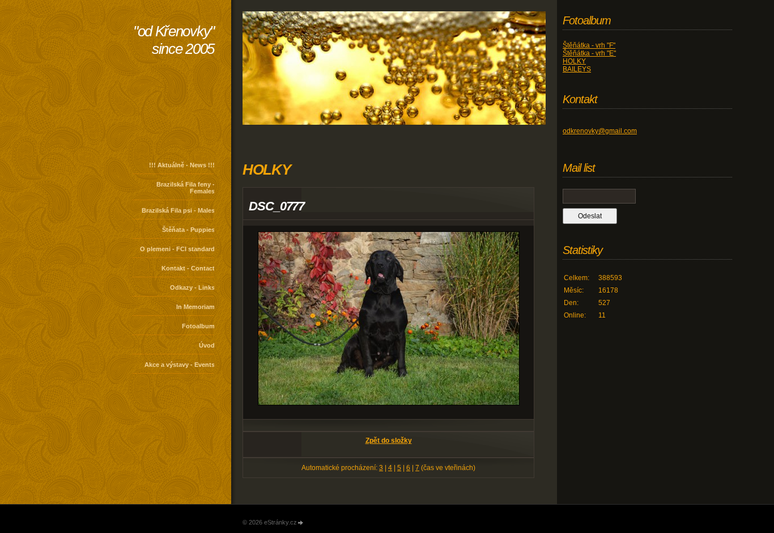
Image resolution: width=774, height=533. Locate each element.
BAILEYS (577, 69)
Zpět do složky (388, 441)
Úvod (207, 345)
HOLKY (574, 61)
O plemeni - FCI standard (177, 249)
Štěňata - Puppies (188, 229)
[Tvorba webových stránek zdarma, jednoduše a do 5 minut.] (301, 523)
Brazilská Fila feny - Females (185, 187)
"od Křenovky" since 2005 (173, 40)
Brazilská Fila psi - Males (178, 210)
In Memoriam (195, 306)
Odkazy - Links (192, 287)
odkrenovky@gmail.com (600, 131)
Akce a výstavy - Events (179, 364)
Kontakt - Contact (188, 268)
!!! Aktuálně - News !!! (182, 165)
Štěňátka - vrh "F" (589, 45)
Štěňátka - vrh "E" (589, 53)
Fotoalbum (198, 326)
